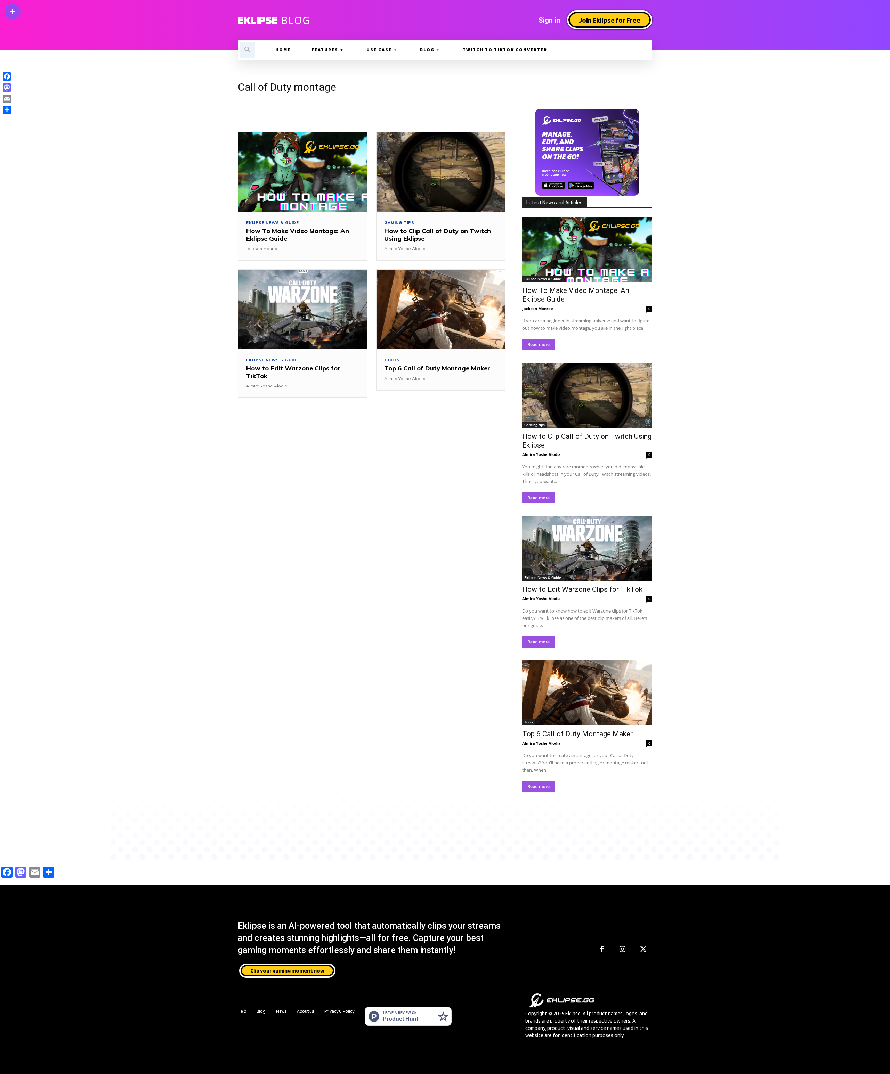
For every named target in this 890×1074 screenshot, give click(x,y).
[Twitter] (643, 949)
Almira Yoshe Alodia (405, 248)
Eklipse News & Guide (272, 223)
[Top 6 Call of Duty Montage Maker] (441, 309)
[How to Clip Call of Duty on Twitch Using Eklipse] (441, 172)
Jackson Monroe (262, 248)
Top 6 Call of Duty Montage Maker (437, 368)
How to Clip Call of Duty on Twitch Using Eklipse (437, 235)
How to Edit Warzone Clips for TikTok (293, 372)
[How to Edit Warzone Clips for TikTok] (302, 309)
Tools (392, 360)
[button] (247, 50)
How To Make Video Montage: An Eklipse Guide (297, 235)
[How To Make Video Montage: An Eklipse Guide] (302, 172)
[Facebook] (601, 949)
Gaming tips (399, 223)
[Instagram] (622, 949)
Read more (538, 344)
